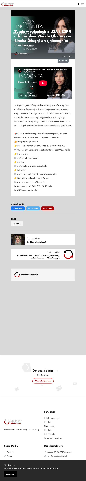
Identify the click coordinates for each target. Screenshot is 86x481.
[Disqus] (43, 318)
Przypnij (49, 208)
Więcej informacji (52, 468)
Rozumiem (10, 474)
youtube (17, 223)
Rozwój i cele (49, 434)
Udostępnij (19, 208)
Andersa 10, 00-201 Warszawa (59, 452)
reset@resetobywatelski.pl (57, 456)
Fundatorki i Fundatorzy (53, 438)
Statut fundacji (49, 426)
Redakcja (47, 430)
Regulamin (48, 422)
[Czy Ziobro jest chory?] (18, 239)
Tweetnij (34, 208)
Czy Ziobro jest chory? (36, 242)
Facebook (10, 452)
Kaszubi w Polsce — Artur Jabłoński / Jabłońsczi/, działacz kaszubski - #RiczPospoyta (38, 256)
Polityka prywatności (51, 418)
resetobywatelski (23, 53)
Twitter (9, 456)
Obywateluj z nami (43, 381)
